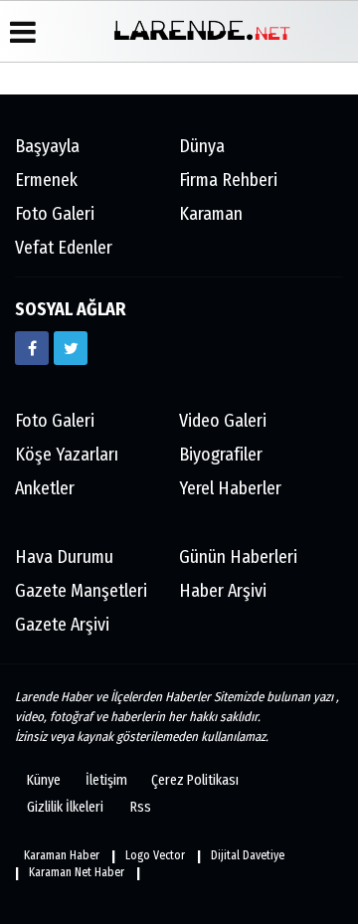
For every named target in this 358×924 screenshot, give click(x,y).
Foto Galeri (54, 214)
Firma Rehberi (228, 180)
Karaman (211, 214)
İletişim (106, 780)
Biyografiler (221, 454)
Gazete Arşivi (62, 625)
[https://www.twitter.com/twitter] (71, 348)
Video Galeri (223, 421)
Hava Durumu (64, 557)
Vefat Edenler (63, 248)
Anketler (45, 488)
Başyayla (47, 146)
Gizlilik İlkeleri (65, 807)
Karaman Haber (61, 855)
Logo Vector (155, 855)
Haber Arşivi (223, 591)
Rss (140, 807)
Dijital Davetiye (247, 855)
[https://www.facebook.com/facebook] (32, 348)
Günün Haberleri (238, 557)
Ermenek (46, 180)
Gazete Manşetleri (81, 591)
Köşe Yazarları (66, 454)
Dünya (202, 146)
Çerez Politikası (195, 780)
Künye (44, 780)
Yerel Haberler (230, 488)
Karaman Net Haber (76, 872)
